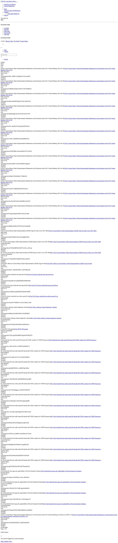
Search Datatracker (9, 6)
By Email (16, 41)
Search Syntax (8, 10)
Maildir (6, 541)
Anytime (6, 28)
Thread (6, 51)
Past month (7, 33)
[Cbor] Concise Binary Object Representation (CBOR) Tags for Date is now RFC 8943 (72, 231)
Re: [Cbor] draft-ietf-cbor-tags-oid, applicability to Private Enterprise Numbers (64, 482)
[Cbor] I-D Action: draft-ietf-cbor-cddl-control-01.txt (43, 296)
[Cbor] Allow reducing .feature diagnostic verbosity (43, 307)
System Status (24, 41)
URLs (10, 541)
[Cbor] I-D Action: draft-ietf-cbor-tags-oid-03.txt (40, 274)
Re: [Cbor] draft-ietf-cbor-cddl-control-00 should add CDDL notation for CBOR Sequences (76, 351)
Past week (7, 31)
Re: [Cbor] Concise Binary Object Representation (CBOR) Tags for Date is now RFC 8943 (76, 241)
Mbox (2, 541)
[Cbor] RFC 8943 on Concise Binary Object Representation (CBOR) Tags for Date (69, 263)
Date (5, 50)
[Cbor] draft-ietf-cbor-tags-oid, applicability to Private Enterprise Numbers (61, 471)
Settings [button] (6, 12)
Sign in (6, 15)
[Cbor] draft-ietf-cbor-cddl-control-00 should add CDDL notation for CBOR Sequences (72, 340)
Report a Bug (9, 41)
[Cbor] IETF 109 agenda (21, 329)
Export (6, 59)
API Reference (16, 10)
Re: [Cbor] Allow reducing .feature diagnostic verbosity (46, 318)
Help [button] (5, 9)
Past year (6, 34)
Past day (6, 29)
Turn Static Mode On (13, 13)
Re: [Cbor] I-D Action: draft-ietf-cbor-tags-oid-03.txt (43, 285)
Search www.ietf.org (9, 4)
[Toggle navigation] (1, 47)
